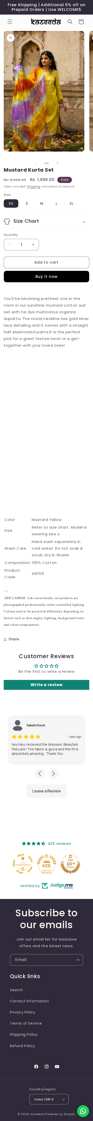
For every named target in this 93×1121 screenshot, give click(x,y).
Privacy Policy (22, 1012)
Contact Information (29, 1001)
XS (11, 203)
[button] (9, 21)
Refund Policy (22, 1045)
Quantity (11, 234)
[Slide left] (35, 163)
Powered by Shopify (60, 1114)
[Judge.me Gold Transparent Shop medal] (23, 864)
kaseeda (38, 1114)
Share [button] (14, 639)
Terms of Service (26, 1023)
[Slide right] (57, 163)
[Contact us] (83, 1111)
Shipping (33, 186)
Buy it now (46, 276)
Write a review (46, 685)
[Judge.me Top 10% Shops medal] (70, 864)
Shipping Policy (24, 1034)
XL (72, 203)
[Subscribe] (77, 960)
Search (16, 989)
